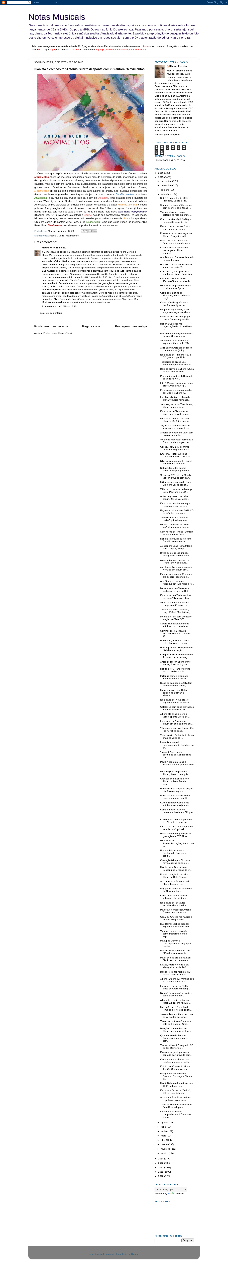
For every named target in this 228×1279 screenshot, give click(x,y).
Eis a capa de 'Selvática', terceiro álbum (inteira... (174, 904)
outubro (165, 190)
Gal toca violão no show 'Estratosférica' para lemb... (176, 280)
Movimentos (72, 235)
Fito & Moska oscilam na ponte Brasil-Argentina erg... (176, 384)
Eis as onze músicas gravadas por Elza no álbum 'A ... (176, 391)
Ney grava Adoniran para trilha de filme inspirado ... (176, 890)
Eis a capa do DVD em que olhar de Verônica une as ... (176, 419)
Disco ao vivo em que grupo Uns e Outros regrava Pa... (175, 318)
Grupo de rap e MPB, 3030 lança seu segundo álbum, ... (176, 311)
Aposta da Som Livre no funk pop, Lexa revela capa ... (175, 1098)
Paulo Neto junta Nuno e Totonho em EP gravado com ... (177, 764)
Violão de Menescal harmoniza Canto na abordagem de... (176, 441)
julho (164, 1127)
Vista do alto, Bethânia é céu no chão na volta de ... (177, 736)
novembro (166, 185)
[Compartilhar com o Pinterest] (95, 231)
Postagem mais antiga (131, 326)
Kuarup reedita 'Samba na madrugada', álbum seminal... (174, 250)
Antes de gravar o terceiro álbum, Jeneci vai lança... (174, 497)
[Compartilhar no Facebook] (92, 231)
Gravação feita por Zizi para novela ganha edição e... (175, 861)
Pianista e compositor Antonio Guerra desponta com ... (175, 911)
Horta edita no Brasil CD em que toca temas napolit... (175, 796)
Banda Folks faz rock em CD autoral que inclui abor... (175, 973)
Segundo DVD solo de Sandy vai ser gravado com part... (175, 476)
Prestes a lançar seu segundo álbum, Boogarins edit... (176, 234)
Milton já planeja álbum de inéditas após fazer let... (174, 677)
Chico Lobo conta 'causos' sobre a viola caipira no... (174, 897)
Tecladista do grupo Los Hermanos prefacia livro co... (176, 363)
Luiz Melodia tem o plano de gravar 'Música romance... (175, 398)
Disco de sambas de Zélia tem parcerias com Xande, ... (176, 684)
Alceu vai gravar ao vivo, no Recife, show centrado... (174, 561)
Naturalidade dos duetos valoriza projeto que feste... (175, 469)
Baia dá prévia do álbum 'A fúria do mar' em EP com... (177, 370)
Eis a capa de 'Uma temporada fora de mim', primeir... (176, 827)
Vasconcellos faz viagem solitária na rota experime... (176, 213)
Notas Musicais (56, 16)
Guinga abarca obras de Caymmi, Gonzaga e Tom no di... (176, 1076)
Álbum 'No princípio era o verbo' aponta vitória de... (175, 715)
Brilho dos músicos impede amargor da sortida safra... (175, 554)
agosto (165, 1122)
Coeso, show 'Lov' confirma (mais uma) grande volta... (175, 448)
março (164, 1144)
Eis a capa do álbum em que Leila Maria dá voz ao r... (175, 504)
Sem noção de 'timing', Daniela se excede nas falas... (176, 533)
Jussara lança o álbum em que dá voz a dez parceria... (176, 1015)
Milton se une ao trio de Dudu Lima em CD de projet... (175, 483)
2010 (161, 1176)
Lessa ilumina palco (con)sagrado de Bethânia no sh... (177, 745)
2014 (161, 1158)
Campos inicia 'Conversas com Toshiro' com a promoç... (176, 656)
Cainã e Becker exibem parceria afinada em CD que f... (176, 812)
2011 (161, 1172)
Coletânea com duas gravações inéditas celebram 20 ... (177, 708)
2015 (161, 177)
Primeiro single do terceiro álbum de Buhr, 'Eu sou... (174, 875)
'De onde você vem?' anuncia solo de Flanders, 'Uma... (175, 1022)
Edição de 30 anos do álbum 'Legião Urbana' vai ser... (175, 1067)
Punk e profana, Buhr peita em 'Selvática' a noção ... (176, 649)
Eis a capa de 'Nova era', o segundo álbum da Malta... (175, 701)
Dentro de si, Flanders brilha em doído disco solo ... (175, 670)
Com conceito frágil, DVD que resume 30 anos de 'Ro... (175, 220)
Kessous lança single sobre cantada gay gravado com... (176, 1053)
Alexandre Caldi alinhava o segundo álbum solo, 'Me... (175, 342)
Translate (179, 1193)
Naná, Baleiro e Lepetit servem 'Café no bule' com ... (176, 1084)
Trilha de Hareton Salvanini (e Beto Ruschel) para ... (176, 1105)
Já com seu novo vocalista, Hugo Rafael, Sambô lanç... (176, 610)
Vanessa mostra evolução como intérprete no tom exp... (173, 934)
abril (163, 1140)
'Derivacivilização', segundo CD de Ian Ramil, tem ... (176, 1046)
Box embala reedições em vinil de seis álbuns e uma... (176, 335)
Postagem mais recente (51, 326)
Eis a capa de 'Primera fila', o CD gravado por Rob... (175, 356)
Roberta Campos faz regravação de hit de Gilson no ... (176, 326)
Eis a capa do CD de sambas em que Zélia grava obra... (175, 596)
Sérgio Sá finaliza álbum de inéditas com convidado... (175, 625)
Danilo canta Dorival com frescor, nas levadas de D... (176, 868)
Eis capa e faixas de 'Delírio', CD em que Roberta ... (175, 1091)
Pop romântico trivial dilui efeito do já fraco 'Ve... (176, 377)
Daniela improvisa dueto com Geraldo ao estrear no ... (175, 540)
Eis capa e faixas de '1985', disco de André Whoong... (175, 987)
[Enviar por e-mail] (82, 231)
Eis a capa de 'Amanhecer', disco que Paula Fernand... (175, 412)
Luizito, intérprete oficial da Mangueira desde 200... (174, 966)
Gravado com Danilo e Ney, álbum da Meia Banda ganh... (174, 781)
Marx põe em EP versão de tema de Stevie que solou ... (176, 1008)
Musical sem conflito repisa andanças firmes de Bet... (175, 589)
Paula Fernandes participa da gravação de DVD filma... (175, 835)
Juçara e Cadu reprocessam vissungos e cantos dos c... (175, 426)
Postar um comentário (50, 313)
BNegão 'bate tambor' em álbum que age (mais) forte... (176, 1029)
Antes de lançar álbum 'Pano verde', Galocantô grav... (175, 663)
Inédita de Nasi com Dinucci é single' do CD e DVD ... (176, 618)
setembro (166, 194)
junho (164, 1131)
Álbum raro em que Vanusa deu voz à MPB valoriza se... (177, 980)
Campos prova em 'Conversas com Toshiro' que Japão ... (176, 206)
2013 (161, 1163)
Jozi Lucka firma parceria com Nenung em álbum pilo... (176, 568)
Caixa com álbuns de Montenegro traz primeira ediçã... (175, 295)
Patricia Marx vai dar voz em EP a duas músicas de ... (175, 951)
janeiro (165, 1153)
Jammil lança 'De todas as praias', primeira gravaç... (175, 519)
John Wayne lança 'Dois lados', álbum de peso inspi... (176, 405)
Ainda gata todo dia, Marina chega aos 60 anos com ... (175, 603)
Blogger (135, 1254)
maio (164, 1135)
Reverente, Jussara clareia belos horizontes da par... (174, 641)
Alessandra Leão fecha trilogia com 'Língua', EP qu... (176, 547)
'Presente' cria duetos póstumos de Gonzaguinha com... (175, 755)
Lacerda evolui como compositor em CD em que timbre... (175, 1114)
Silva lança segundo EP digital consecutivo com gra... (176, 462)
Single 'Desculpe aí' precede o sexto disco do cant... (176, 994)
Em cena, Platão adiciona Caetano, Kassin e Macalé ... (176, 455)
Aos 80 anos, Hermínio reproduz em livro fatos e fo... (177, 582)
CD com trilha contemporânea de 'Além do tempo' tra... (176, 820)
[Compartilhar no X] (89, 231)
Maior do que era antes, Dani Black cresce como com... (175, 959)
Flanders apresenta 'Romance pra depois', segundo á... (176, 575)
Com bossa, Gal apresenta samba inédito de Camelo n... (177, 272)
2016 (161, 173)
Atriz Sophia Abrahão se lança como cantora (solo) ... (176, 349)
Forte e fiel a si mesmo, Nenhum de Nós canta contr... (173, 853)
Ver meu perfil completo (167, 134)
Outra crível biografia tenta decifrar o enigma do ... (174, 303)
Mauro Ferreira (50, 247)
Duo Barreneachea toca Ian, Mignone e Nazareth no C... (176, 925)
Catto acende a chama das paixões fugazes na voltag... (176, 1060)
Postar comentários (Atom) (57, 333)
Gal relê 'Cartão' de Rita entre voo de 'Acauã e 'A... (176, 265)
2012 (161, 1167)
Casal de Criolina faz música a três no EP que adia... (176, 918)
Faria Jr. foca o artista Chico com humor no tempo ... (175, 227)
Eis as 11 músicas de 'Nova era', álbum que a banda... (175, 526)
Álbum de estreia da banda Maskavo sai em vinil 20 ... (175, 1001)
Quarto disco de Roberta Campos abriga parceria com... (174, 1038)
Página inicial (91, 326)
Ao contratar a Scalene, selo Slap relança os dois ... (175, 882)
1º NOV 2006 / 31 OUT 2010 (170, 160)
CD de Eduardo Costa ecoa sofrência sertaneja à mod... (176, 804)
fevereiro (166, 1149)
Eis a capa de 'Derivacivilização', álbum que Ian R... (177, 843)
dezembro (166, 181)
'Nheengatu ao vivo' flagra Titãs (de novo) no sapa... (176, 729)
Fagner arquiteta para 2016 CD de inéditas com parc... (176, 511)
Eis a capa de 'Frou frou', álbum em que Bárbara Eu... (176, 722)
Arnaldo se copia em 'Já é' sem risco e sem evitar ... (176, 434)
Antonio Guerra (56, 235)
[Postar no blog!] (86, 231)
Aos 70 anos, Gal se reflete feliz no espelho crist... (177, 258)
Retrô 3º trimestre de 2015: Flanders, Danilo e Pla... (174, 199)
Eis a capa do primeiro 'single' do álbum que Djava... (176, 287)
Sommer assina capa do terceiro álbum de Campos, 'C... (175, 633)
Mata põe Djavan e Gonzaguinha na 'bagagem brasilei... (175, 943)
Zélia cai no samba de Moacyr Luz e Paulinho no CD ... (176, 490)
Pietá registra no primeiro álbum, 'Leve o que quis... (175, 772)
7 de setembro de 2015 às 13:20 (59, 306)
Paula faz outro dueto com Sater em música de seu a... (176, 241)
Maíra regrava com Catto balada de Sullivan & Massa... (173, 693)
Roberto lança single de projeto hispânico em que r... (176, 789)
